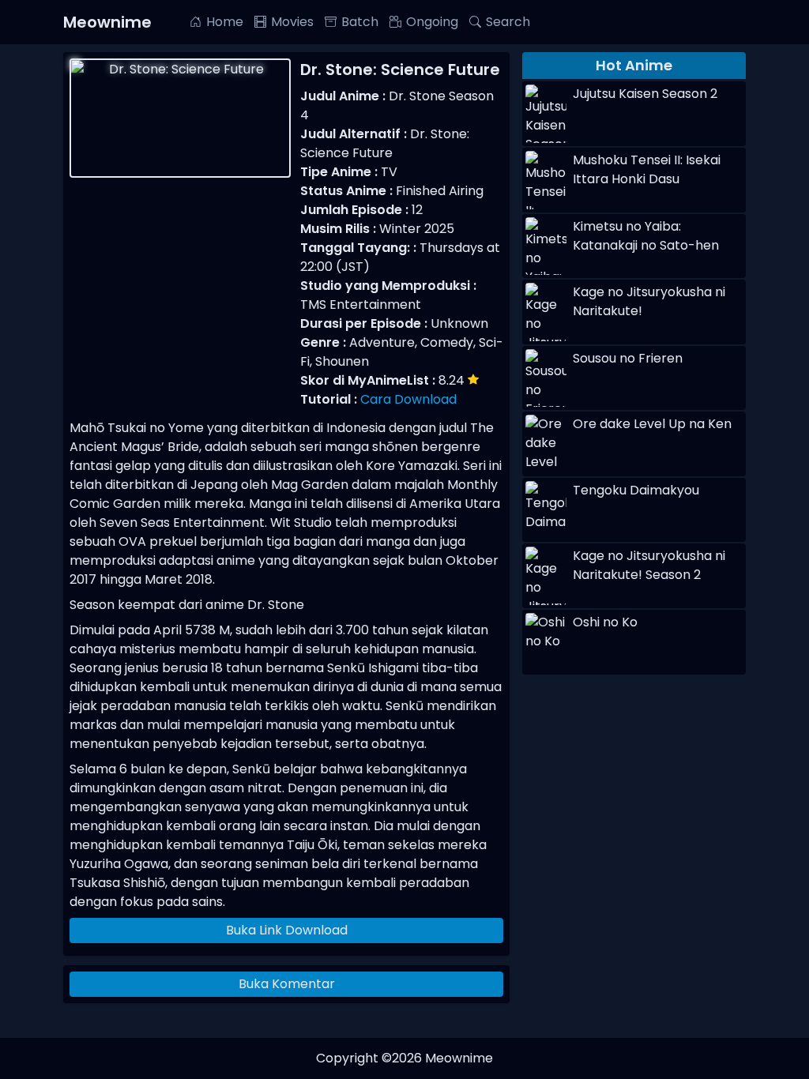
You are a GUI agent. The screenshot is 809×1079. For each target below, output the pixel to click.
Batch (359, 22)
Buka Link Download (287, 930)
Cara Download (408, 399)
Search (508, 22)
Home (224, 22)
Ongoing (432, 22)
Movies (292, 22)
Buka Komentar (287, 984)
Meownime (107, 22)
